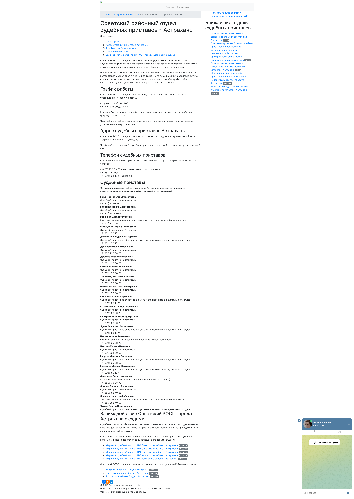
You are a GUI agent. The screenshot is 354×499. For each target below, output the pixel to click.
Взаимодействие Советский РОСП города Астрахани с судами (141, 54)
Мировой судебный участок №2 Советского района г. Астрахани (142, 445)
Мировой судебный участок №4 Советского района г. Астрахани (142, 452)
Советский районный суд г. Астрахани (127, 473)
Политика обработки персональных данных (124, 495)
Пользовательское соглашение (167, 495)
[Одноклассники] (108, 482)
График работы (114, 41)
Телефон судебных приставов (122, 48)
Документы (182, 7)
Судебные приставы (117, 51)
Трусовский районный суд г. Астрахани (127, 476)
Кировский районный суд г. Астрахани (127, 469)
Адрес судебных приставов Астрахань (127, 44)
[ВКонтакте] (104, 482)
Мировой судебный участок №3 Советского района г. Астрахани (142, 448)
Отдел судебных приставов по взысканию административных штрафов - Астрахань (228, 66)
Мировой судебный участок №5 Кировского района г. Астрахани (142, 455)
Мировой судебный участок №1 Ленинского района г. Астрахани (141, 458)
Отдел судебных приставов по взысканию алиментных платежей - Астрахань (230, 36)
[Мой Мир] (111, 482)
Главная (169, 7)
